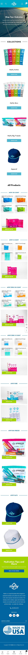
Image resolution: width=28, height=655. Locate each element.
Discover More (14, 571)
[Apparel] (14, 155)
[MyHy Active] (14, 56)
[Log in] (22, 4)
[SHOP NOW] (14, 223)
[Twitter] (17, 615)
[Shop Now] (14, 270)
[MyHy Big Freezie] (14, 122)
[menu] (2, 4)
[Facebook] (10, 615)
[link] (8, 652)
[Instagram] (14, 615)
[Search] (6, 4)
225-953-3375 (15, 608)
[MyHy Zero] (14, 89)
